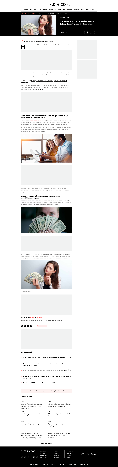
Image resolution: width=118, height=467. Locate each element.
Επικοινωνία (53, 464)
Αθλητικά (69, 453)
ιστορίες (32, 317)
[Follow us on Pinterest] (22, 457)
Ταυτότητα (45, 464)
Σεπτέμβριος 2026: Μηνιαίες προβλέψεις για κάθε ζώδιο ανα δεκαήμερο (44, 383)
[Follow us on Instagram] (37, 457)
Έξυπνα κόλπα (43, 9)
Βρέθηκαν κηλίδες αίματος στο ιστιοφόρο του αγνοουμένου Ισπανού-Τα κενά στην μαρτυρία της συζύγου (32, 436)
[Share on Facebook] (91, 32)
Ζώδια (59, 9)
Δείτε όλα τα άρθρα (46, 443)
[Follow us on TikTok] (25, 457)
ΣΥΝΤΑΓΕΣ (69, 9)
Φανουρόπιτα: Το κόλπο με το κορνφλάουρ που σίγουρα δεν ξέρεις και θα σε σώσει (47, 357)
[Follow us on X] (31, 457)
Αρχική (22, 13)
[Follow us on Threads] (34, 457)
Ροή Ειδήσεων (43, 455)
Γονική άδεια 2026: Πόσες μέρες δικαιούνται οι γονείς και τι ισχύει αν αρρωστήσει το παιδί (47, 371)
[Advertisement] (46, 59)
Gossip (26, 9)
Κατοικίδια (69, 455)
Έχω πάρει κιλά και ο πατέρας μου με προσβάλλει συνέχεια (41, 197)
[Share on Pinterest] (88, 32)
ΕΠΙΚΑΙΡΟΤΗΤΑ (52, 9)
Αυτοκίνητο (56, 457)
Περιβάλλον (56, 455)
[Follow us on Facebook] (28, 457)
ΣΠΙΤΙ (64, 9)
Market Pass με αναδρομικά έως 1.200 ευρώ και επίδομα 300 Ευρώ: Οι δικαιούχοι (59, 436)
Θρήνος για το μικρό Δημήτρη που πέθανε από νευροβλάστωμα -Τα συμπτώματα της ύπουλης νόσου (47, 377)
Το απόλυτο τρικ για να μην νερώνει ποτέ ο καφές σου (31, 415)
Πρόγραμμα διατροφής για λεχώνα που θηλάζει (32, 425)
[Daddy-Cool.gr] (59, 4)
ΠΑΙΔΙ (87, 9)
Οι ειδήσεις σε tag (72, 464)
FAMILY (92, 9)
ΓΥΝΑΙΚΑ (36, 9)
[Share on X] (94, 32)
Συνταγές (42, 453)
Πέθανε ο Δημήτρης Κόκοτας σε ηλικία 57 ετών (59, 415)
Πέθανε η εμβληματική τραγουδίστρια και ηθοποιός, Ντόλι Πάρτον (59, 405)
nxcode (86, 464)
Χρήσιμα (56, 453)
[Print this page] (85, 32)
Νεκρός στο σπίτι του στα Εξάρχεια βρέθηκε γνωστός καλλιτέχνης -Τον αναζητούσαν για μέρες (44, 364)
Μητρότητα (70, 451)
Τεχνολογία (43, 457)
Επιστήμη (56, 451)
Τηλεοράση (43, 451)
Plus (31, 9)
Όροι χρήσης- (62, 464)
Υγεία (82, 9)
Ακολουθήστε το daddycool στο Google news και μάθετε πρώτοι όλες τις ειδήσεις (46, 391)
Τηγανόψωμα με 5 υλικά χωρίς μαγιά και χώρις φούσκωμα (59, 425)
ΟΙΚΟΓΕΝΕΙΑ (27, 13)
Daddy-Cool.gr (40, 317)
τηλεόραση (76, 9)
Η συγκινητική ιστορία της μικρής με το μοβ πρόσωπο (44, 82)
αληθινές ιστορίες (42, 325)
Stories (33, 13)
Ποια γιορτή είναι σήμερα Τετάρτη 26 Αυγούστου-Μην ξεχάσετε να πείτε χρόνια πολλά (31, 406)
